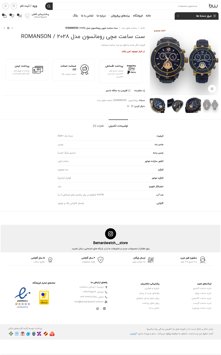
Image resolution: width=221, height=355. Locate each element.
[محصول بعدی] (4, 28)
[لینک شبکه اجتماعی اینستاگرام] (14, 6)
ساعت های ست (129, 28)
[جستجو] (49, 6)
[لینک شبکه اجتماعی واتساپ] (5, 6)
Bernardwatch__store (110, 243)
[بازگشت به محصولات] (8, 28)
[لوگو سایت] (213, 6)
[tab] (118, 124)
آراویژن (133, 333)
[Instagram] (104, 308)
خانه (143, 28)
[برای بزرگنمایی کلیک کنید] (212, 89)
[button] (214, 105)
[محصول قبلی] (12, 28)
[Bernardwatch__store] (110, 233)
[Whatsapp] (98, 308)
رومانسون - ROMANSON (126, 100)
